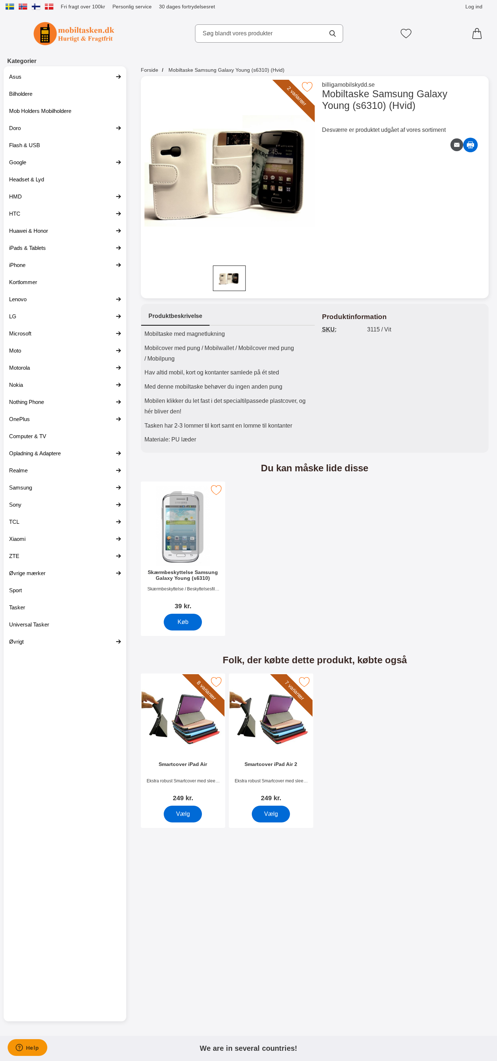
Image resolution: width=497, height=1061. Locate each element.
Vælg (183, 814)
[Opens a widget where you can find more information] (27, 1048)
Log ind (473, 6)
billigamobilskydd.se (348, 85)
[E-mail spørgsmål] (456, 144)
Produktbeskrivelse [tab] (175, 316)
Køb (182, 622)
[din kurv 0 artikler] (479, 33)
